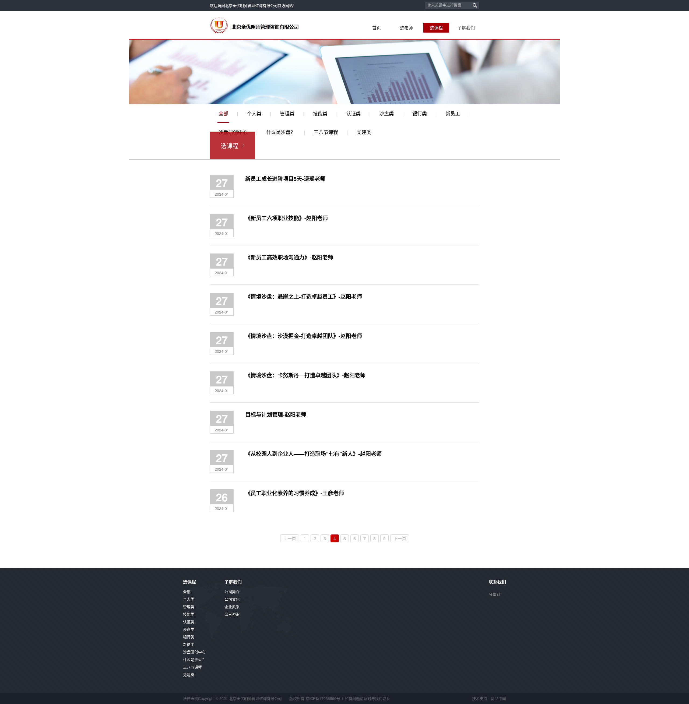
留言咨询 (232, 614)
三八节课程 (326, 131)
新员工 (452, 113)
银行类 (419, 113)
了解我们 (466, 27)
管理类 (287, 113)
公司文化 (232, 599)
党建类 (364, 131)
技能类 (320, 113)
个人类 (254, 113)
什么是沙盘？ (280, 131)
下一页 (399, 538)
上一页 (289, 538)
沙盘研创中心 (194, 651)
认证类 (353, 113)
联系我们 (497, 582)
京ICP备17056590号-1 (324, 698)
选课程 (436, 27)
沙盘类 (386, 113)
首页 (376, 27)
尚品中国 (498, 698)
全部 (223, 113)
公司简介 (232, 591)
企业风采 (232, 606)
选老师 (406, 27)
